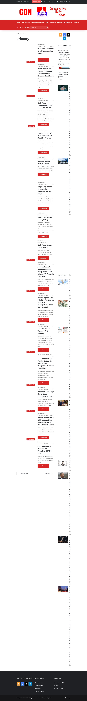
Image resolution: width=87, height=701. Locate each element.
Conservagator (38, 682)
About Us (76, 22)
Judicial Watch (39, 685)
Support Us (69, 22)
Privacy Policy (59, 688)
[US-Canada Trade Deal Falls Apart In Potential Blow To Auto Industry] (63, 161)
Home (18, 22)
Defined (69, 462)
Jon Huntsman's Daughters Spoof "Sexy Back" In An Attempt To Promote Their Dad (46, 271)
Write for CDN (61, 22)
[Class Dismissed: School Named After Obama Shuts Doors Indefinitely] (63, 475)
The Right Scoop (39, 691)
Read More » (43, 60)
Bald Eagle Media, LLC (45, 698)
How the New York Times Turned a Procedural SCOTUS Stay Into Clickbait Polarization (69, 359)
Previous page (24, 473)
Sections (27, 22)
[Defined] (63, 463)
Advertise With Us (60, 682)
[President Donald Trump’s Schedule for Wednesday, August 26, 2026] (63, 403)
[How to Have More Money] (63, 303)
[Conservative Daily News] (43, 11)
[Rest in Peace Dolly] (63, 282)
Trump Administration (37, 22)
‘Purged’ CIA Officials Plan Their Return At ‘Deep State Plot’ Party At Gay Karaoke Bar (69, 117)
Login (57, 685)
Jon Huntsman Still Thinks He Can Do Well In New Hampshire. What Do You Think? (46, 363)
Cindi (40, 354)
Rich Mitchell (42, 44)
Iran (23, 22)
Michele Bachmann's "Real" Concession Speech (46, 51)
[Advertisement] (64, 244)
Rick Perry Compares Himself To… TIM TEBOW (45, 105)
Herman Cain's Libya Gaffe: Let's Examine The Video (46, 394)
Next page (47, 473)
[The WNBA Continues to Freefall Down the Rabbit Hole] (63, 539)
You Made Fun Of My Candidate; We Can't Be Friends (45, 135)
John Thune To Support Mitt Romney (44, 331)
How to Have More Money (69, 310)
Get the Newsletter (50, 22)
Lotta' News (38, 688)
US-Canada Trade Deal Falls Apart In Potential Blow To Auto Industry (69, 183)
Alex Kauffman (42, 387)
